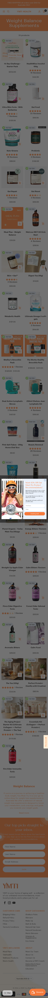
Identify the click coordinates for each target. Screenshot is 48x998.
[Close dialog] (45, 480)
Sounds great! (35, 514)
